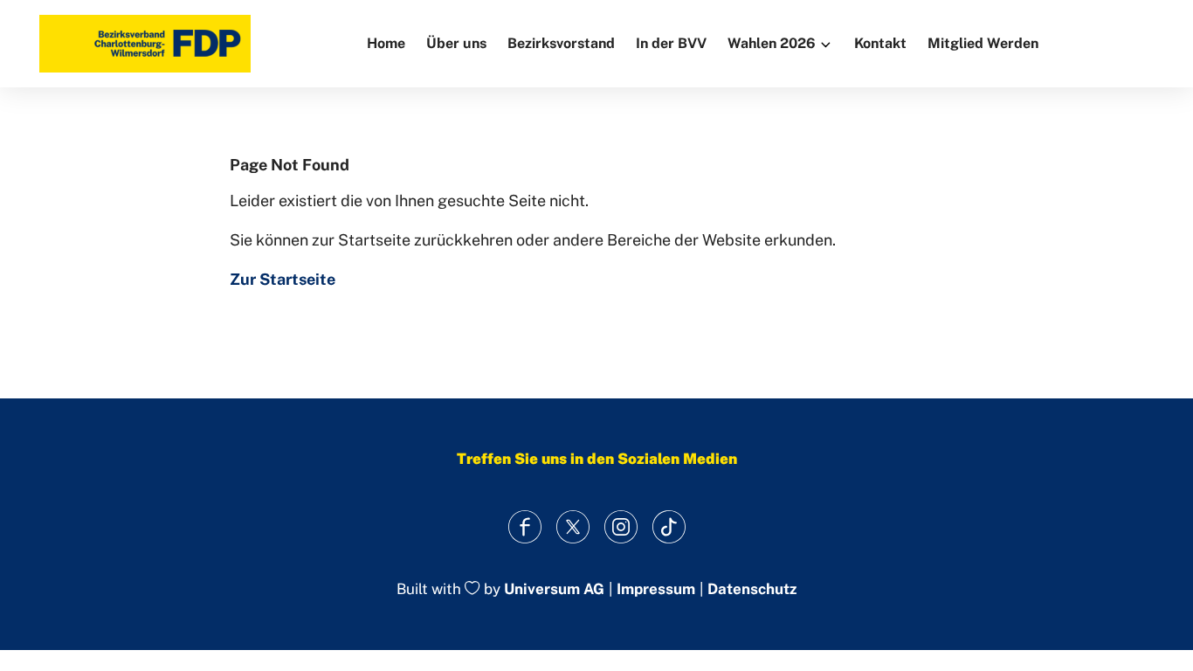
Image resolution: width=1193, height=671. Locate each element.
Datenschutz (751, 589)
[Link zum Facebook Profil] (524, 526)
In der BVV (671, 43)
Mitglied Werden (983, 43)
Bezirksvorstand (561, 43)
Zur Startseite (282, 279)
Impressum (656, 589)
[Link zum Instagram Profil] (620, 526)
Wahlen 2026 (772, 43)
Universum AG (554, 589)
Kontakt (880, 43)
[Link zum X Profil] (572, 526)
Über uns (456, 43)
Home (386, 43)
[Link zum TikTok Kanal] (668, 526)
